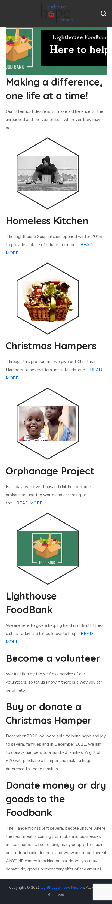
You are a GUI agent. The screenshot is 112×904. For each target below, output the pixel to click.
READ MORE (29, 503)
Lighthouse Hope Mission (62, 887)
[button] (103, 13)
